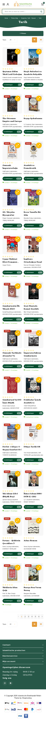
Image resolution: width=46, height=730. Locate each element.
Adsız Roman (30, 540)
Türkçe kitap (14, 18)
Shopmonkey (27, 698)
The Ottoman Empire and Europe (12, 120)
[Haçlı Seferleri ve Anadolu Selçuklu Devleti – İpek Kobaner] (33, 57)
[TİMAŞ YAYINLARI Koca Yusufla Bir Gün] (33, 197)
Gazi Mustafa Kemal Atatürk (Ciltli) (31, 307)
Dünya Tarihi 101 (32, 446)
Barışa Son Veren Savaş (32, 589)
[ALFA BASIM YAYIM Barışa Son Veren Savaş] (33, 573)
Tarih (40, 18)
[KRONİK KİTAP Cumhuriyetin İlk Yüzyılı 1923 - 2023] (12, 291)
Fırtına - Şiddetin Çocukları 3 (11, 542)
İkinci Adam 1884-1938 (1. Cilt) (33, 495)
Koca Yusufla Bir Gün (32, 213)
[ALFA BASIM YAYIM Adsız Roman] (33, 526)
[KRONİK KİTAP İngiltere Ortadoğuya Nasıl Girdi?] (33, 244)
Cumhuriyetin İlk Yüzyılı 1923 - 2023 (11, 307)
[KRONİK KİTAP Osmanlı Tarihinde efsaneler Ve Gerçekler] (12, 338)
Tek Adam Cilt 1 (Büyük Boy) (10, 495)
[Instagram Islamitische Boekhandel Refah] (5, 683)
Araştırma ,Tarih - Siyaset (28, 18)
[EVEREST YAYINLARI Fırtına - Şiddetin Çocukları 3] (12, 526)
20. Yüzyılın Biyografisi (9, 213)
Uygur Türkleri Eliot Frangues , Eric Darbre (10, 260)
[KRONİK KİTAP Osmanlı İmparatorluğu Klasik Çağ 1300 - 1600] (12, 150)
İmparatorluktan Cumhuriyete (32, 354)
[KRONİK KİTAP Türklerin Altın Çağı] (12, 573)
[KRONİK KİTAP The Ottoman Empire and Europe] (12, 104)
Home (6, 18)
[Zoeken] (41, 11)
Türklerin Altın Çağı (10, 589)
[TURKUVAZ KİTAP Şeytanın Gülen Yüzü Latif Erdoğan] (12, 57)
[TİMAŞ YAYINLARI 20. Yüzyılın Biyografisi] (12, 197)
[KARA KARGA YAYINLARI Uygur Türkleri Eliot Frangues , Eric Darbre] (12, 244)
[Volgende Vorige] (42, 616)
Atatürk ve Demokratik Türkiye (30, 167)
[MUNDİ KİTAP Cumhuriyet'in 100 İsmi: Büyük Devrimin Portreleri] (12, 385)
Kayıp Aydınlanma (33, 118)
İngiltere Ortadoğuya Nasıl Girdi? (33, 260)
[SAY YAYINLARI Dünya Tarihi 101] (33, 432)
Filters (23, 33)
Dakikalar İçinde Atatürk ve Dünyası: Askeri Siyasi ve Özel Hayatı (32, 401)
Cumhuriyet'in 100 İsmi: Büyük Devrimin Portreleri (12, 401)
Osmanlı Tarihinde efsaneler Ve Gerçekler (12, 354)
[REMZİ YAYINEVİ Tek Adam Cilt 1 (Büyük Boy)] (12, 479)
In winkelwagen (8, 84)
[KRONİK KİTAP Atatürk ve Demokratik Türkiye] (33, 150)
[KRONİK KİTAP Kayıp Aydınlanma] (33, 104)
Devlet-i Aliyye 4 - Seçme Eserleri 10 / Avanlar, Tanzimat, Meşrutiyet (12, 448)
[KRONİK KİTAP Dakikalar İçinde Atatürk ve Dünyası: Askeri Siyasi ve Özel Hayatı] (33, 385)
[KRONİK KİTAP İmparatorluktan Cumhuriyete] (33, 338)
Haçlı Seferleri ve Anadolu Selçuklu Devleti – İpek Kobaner (33, 73)
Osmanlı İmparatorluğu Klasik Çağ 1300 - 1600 (12, 167)
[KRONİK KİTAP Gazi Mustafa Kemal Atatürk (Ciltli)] (33, 291)
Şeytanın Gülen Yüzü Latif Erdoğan (12, 73)
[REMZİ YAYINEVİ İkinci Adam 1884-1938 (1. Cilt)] (33, 479)
